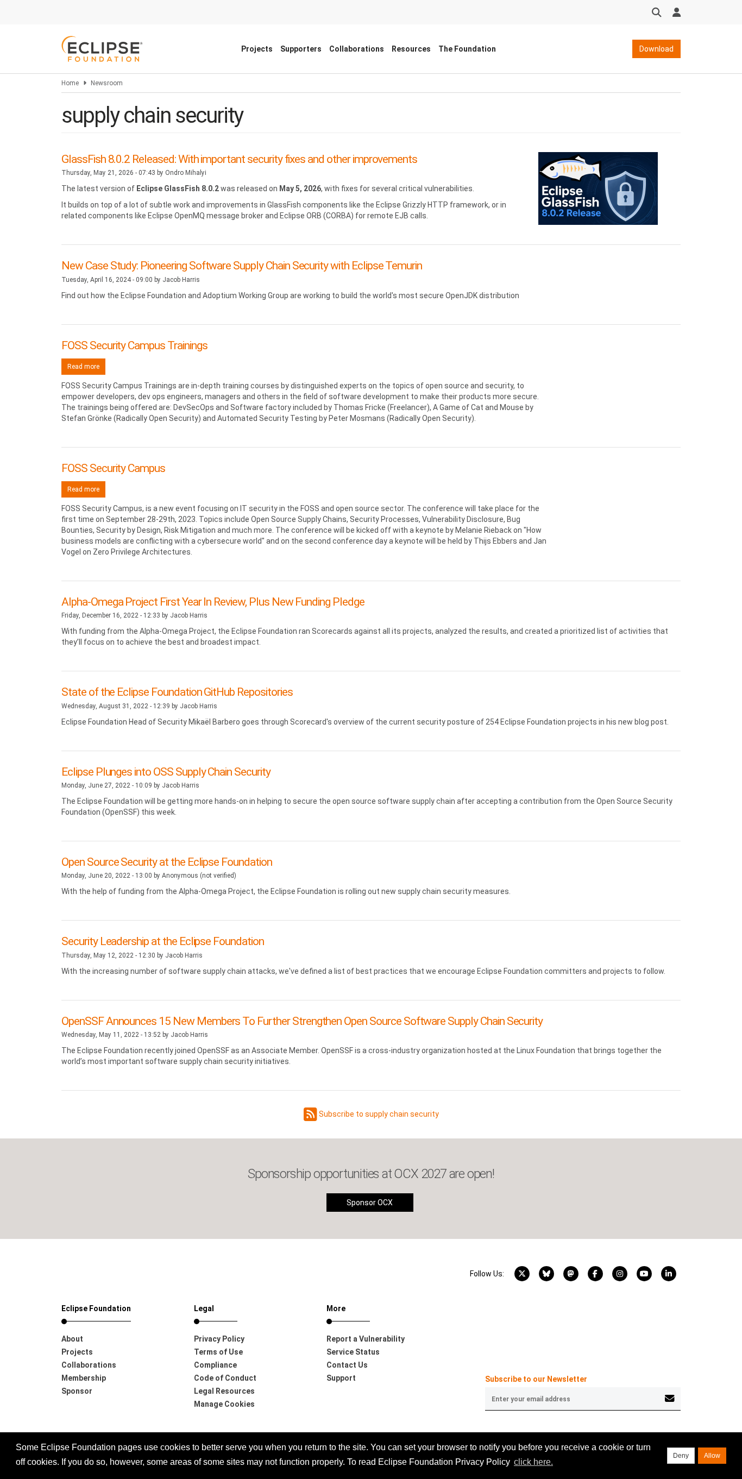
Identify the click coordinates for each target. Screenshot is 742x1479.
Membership (83, 1378)
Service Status (353, 1352)
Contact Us (347, 1365)
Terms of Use (218, 1352)
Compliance (215, 1365)
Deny (681, 1455)
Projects (257, 49)
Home (70, 83)
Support (341, 1378)
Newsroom (107, 83)
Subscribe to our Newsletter (536, 1379)
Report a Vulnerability (365, 1339)
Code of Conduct (225, 1378)
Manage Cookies (224, 1404)
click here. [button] (533, 1462)
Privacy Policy (219, 1339)
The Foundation (467, 49)
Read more (86, 366)
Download (656, 49)
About (72, 1339)
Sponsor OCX (370, 1202)
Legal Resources (224, 1391)
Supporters (301, 49)
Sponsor (76, 1391)
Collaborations (356, 49)
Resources (411, 49)
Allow (712, 1455)
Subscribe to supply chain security (378, 1114)
